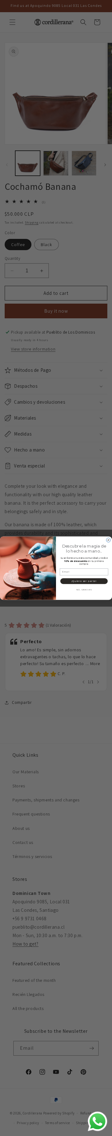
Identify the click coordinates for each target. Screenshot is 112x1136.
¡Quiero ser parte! (84, 580)
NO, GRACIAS (84, 589)
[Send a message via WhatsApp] (97, 1121)
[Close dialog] (108, 540)
